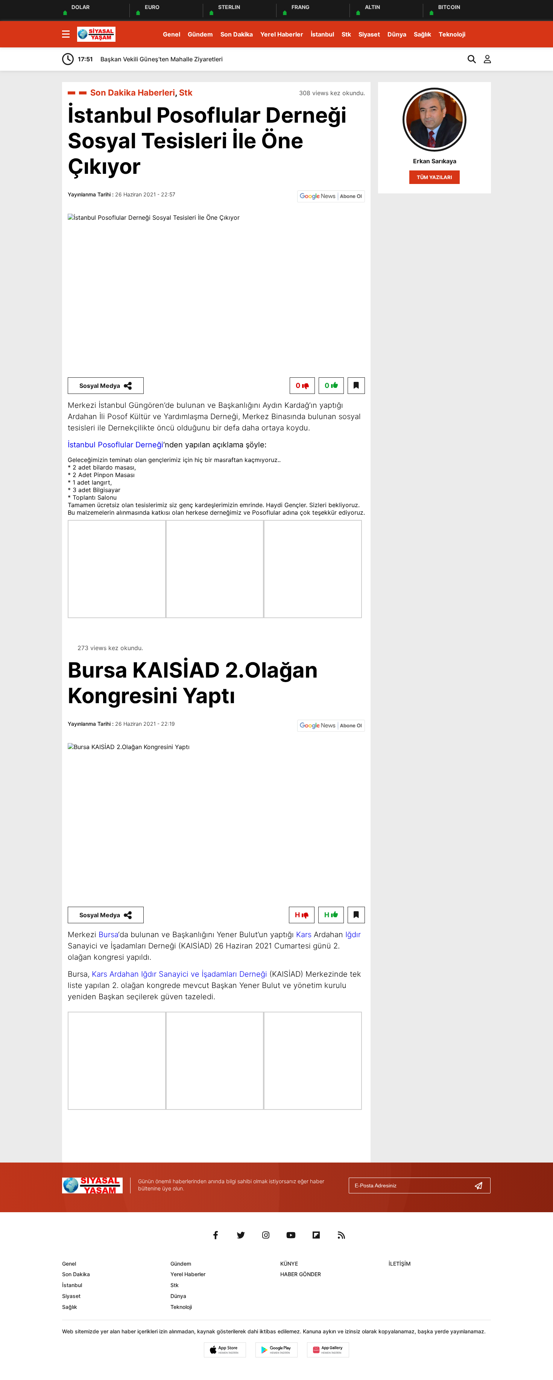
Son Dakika (236, 34)
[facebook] (215, 1235)
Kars (303, 934)
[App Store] (225, 1349)
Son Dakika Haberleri (132, 92)
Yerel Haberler (281, 34)
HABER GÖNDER (300, 1274)
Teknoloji (452, 34)
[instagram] (266, 1235)
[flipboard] (316, 1235)
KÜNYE (289, 1263)
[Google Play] (276, 1349)
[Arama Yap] (468, 59)
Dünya (396, 34)
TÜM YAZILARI (434, 177)
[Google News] (331, 195)
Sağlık (422, 34)
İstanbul (322, 34)
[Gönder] (481, 1185)
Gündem (200, 34)
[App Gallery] (328, 1349)
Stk (346, 34)
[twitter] (241, 1235)
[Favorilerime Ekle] (356, 385)
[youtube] (291, 1235)
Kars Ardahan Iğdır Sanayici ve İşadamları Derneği (179, 974)
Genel (171, 34)
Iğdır (353, 934)
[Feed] (341, 1235)
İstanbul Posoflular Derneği (115, 444)
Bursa (108, 934)
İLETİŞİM (400, 1263)
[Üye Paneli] (483, 59)
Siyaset (369, 34)
